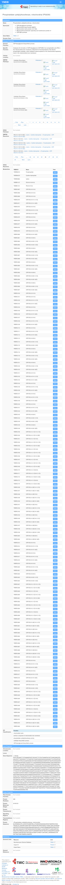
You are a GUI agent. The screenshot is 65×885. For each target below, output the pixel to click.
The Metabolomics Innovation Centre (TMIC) (12, 876)
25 (41, 157)
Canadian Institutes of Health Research (5, 865)
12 (47, 122)
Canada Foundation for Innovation (6, 871)
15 (58, 122)
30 (15, 160)
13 (51, 122)
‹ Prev (22, 122)
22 (30, 157)
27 (49, 157)
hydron (27, 135)
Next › (19, 125)
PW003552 (38, 96)
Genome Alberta (49, 878)
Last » (25, 125)
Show (55, 172)
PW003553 (38, 108)
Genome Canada (40, 878)
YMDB (5, 2)
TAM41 (15, 36)
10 (39, 122)
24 (38, 157)
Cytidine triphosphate (36, 135)
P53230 (52, 845)
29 (57, 157)
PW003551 (38, 84)
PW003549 (38, 60)
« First (16, 122)
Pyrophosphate (46, 135)
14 (55, 122)
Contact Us (16, 884)
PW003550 (38, 72)
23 (34, 157)
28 (53, 157)
